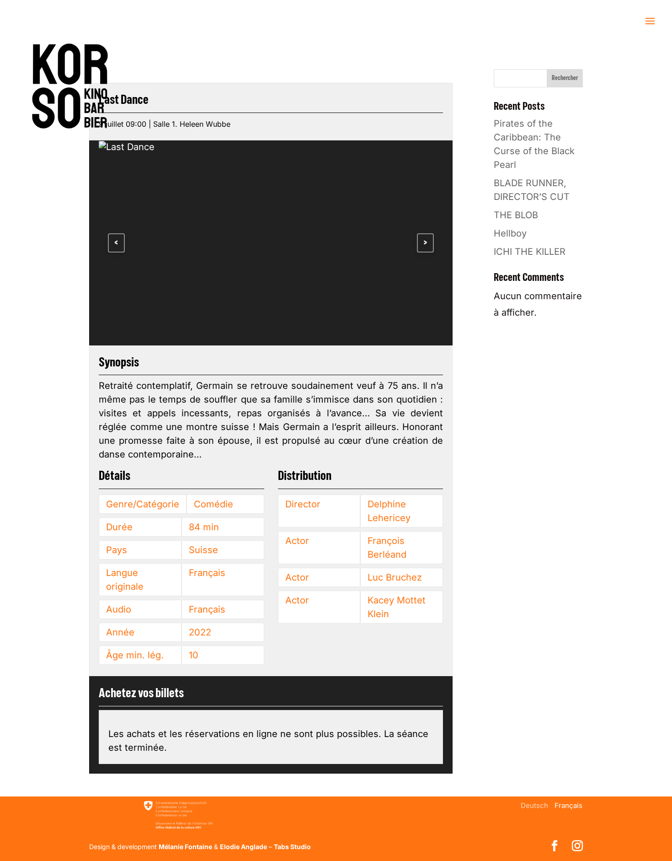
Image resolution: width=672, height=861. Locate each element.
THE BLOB (516, 215)
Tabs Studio (292, 846)
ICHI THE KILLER (529, 251)
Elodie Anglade (243, 846)
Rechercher (565, 78)
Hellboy (510, 233)
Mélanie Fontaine (185, 846)
